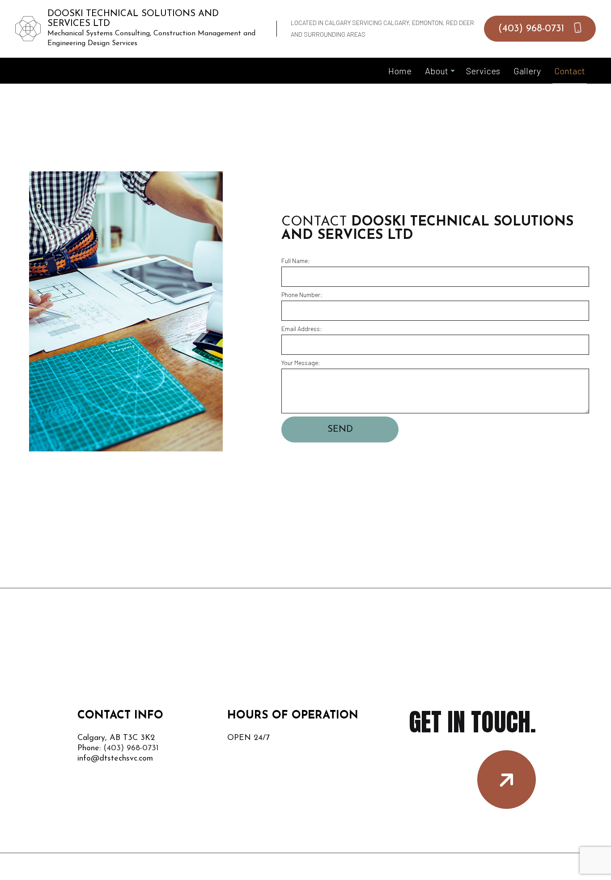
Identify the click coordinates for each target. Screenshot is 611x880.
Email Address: (301, 328)
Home (400, 70)
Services (483, 70)
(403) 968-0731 (532, 29)
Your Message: (300, 362)
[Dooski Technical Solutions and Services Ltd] (28, 27)
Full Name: (295, 260)
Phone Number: (301, 294)
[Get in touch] (506, 779)
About (436, 70)
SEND (340, 429)
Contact (569, 70)
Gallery (527, 70)
